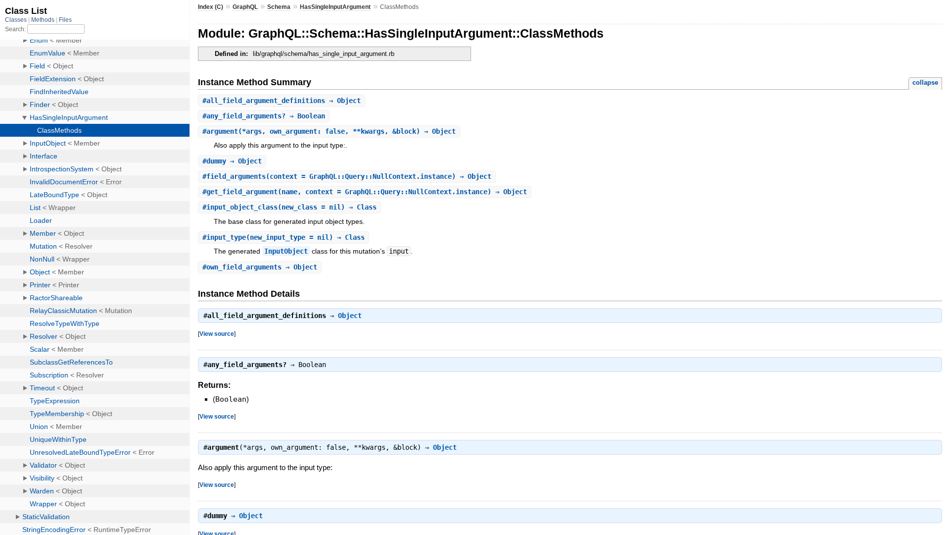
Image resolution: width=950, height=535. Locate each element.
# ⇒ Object (281, 101)
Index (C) (210, 6)
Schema (278, 6)
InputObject (286, 251)
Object (350, 316)
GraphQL (245, 6)
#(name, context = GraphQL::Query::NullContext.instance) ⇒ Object (364, 192)
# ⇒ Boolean (263, 116)
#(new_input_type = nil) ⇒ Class (283, 237)
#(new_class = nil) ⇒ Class (289, 207)
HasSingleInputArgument (335, 6)
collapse (925, 82)
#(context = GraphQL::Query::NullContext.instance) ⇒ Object (346, 176)
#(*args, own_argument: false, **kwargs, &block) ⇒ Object (329, 131)
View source (216, 333)
